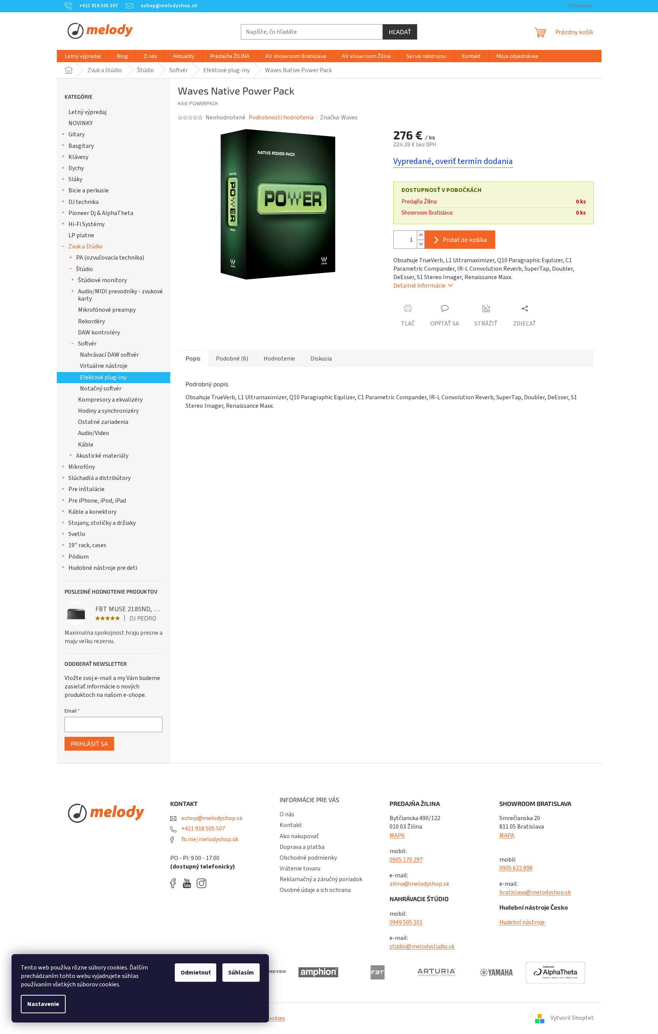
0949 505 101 (406, 922)
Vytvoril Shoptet (572, 1018)
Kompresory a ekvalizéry (110, 399)
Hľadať (400, 31)
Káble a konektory (92, 512)
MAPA (396, 835)
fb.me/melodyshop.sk (209, 839)
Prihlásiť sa (89, 743)
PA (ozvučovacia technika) (110, 257)
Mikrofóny (81, 467)
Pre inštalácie (86, 489)
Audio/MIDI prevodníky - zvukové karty (120, 295)
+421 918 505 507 (202, 828)
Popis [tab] (193, 358)
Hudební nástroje (522, 922)
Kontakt (291, 825)
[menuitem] (83, 56)
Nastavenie (43, 1004)
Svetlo (76, 534)
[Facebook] (175, 883)
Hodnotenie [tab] (279, 358)
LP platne (81, 235)
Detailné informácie (419, 285)
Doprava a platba (302, 847)
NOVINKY (80, 123)
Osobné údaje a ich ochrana (315, 890)
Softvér (87, 343)
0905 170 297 (406, 859)
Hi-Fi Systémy (86, 224)
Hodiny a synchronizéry (108, 411)
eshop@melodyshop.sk (211, 818)
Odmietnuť (195, 972)
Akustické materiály (102, 456)
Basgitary (81, 146)
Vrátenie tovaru (300, 868)
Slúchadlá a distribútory (99, 478)
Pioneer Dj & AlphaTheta (100, 213)
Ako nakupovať (299, 836)
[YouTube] (189, 883)
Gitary (76, 134)
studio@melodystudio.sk (421, 946)
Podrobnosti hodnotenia (281, 117)
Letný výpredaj (87, 112)
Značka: (339, 117)
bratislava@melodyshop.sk (535, 892)
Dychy (76, 168)
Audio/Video (93, 433)
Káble (85, 444)
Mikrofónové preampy (107, 310)
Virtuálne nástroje (104, 366)
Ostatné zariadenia (103, 422)
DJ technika (83, 202)
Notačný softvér (100, 388)
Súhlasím (241, 972)
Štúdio (84, 269)
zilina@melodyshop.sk (419, 884)
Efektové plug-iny (103, 377)
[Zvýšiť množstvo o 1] (420, 235)
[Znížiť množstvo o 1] (420, 244)
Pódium (78, 557)
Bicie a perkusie (88, 190)
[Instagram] (201, 883)
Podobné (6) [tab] (232, 358)
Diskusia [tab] (321, 358)
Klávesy (78, 157)
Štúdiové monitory (102, 280)
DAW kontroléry (99, 332)
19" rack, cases (87, 545)
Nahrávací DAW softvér (109, 355)
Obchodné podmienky (308, 858)
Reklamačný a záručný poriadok (321, 879)
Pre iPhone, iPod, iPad (97, 500)
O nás (287, 814)
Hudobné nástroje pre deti (102, 568)
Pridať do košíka (465, 239)
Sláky (75, 179)
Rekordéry (91, 321)
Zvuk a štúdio (85, 246)
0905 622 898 (515, 868)
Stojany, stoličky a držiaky (102, 523)
